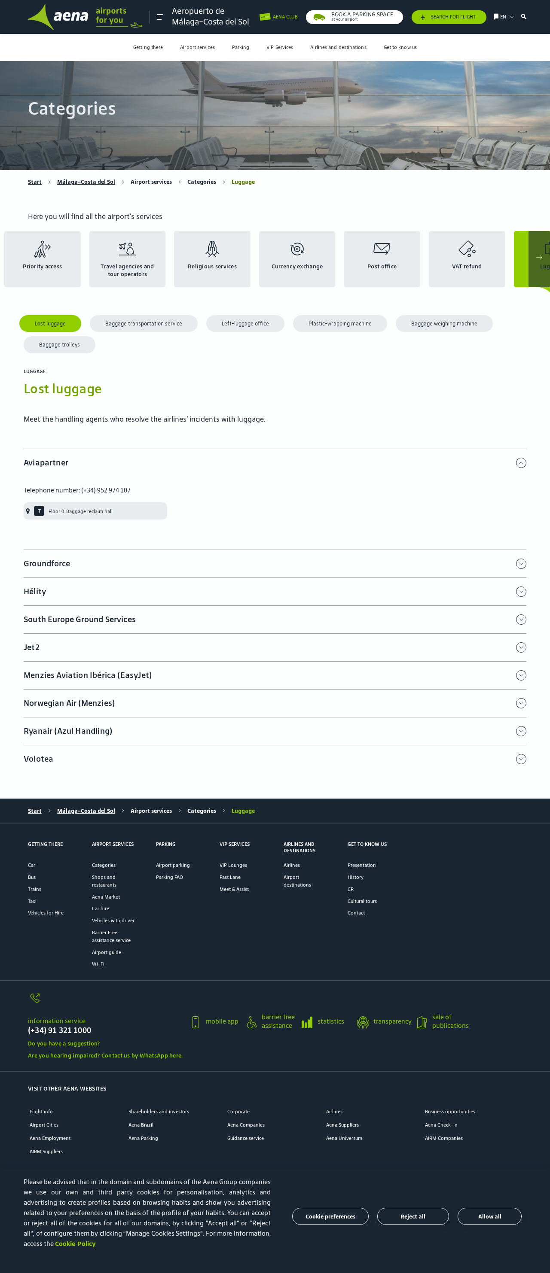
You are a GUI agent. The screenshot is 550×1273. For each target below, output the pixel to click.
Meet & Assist (234, 889)
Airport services (197, 47)
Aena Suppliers (342, 1124)
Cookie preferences (330, 1216)
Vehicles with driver (113, 920)
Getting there (148, 47)
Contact (356, 912)
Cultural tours (362, 901)
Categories (201, 182)
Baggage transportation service (143, 323)
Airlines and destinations (338, 47)
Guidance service (245, 1138)
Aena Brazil (140, 1124)
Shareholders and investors (158, 1111)
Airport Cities (44, 1124)
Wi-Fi (98, 963)
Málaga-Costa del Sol (86, 182)
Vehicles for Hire (46, 912)
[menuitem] (148, 47)
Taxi (32, 901)
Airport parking (173, 865)
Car (31, 865)
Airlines (292, 865)
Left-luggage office (245, 323)
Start (35, 182)
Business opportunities (450, 1111)
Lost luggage (50, 323)
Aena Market (106, 896)
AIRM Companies (444, 1138)
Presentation (362, 865)
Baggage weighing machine (444, 323)
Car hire (100, 908)
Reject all (412, 1216)
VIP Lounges (233, 865)
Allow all (489, 1216)
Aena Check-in (441, 1124)
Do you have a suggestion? (64, 1043)
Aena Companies (246, 1124)
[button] (160, 17)
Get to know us (400, 47)
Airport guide (106, 952)
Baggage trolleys (59, 344)
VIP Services (279, 47)
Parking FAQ (169, 877)
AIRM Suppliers (46, 1151)
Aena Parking (143, 1138)
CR (351, 889)
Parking (241, 47)
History (356, 877)
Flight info (41, 1111)
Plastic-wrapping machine (340, 323)
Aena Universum (344, 1138)
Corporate (238, 1111)
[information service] (105, 1002)
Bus (32, 877)
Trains (34, 889)
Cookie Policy (75, 1244)
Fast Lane (230, 877)
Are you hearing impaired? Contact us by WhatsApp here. (105, 1055)
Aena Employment (50, 1138)
